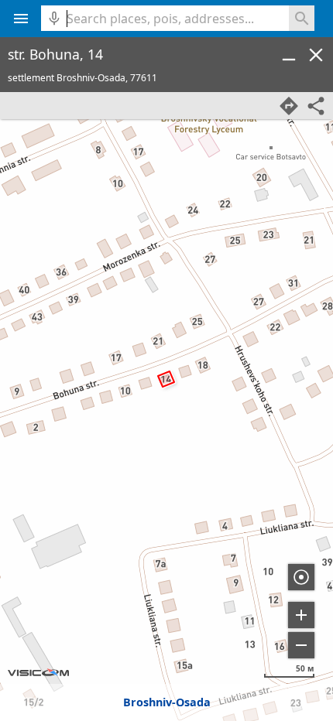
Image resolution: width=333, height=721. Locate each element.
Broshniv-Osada (167, 702)
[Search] (301, 18)
